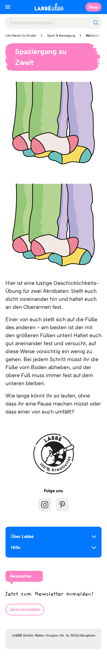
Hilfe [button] (15, 547)
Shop (93, 7)
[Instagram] (44, 504)
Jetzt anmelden (24, 609)
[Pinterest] (62, 504)
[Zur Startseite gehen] (49, 6)
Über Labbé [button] (22, 536)
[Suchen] (95, 22)
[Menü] (7, 6)
